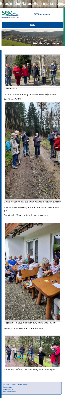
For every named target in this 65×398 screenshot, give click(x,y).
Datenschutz (8, 389)
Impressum (7, 387)
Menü (32, 24)
